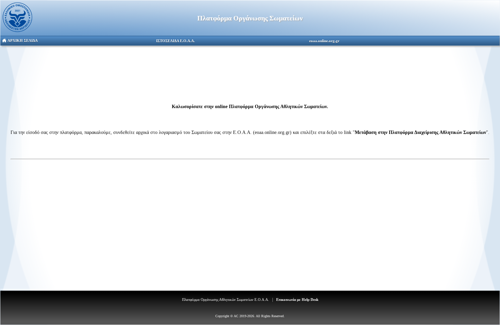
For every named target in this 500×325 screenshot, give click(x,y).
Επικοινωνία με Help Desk (297, 299)
